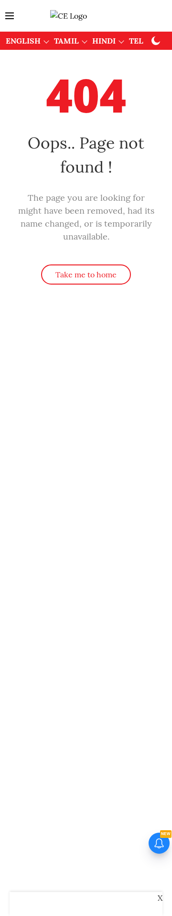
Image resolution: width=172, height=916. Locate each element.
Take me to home (86, 274)
